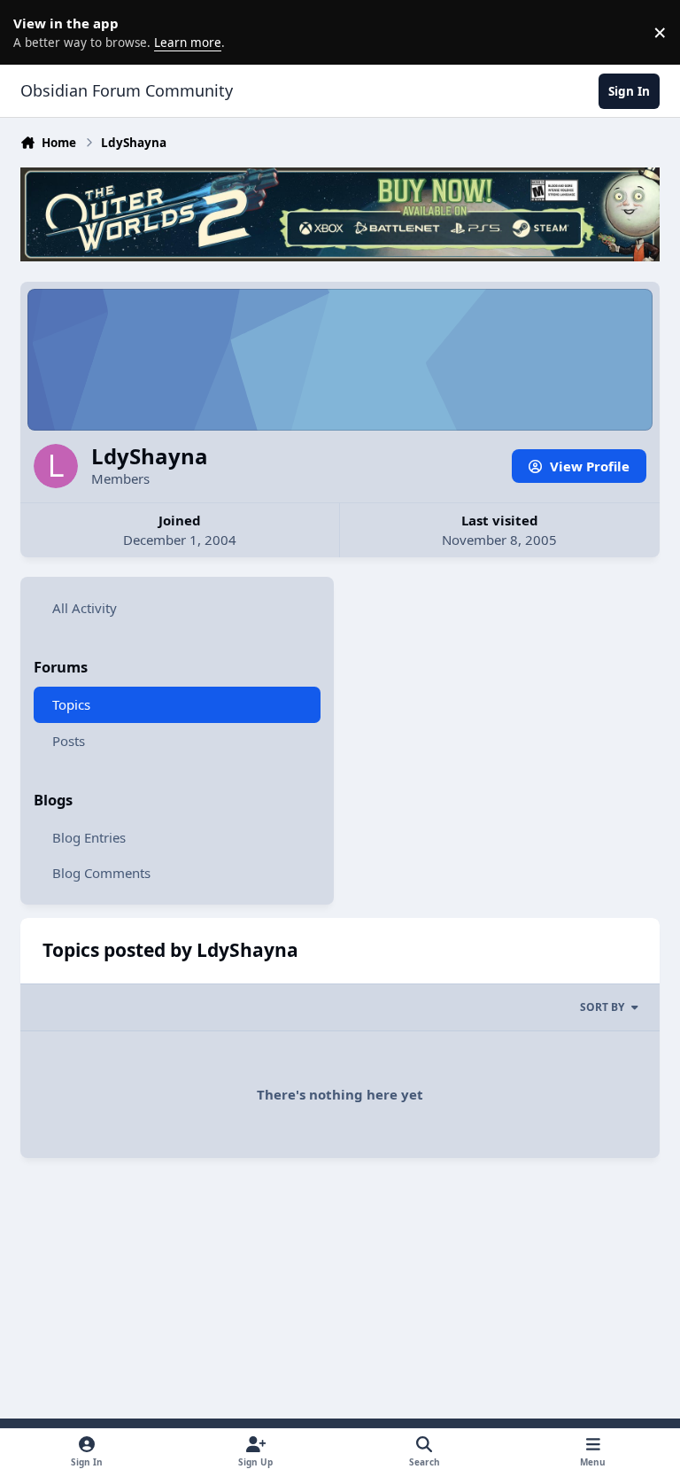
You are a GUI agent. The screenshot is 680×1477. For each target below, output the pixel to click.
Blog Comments (101, 873)
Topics (71, 704)
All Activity (84, 608)
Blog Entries (89, 837)
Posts (68, 741)
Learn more (35, 32)
